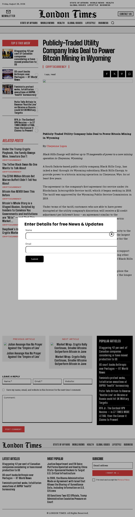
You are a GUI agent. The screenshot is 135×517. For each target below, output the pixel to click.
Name (29, 230)
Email (28, 243)
